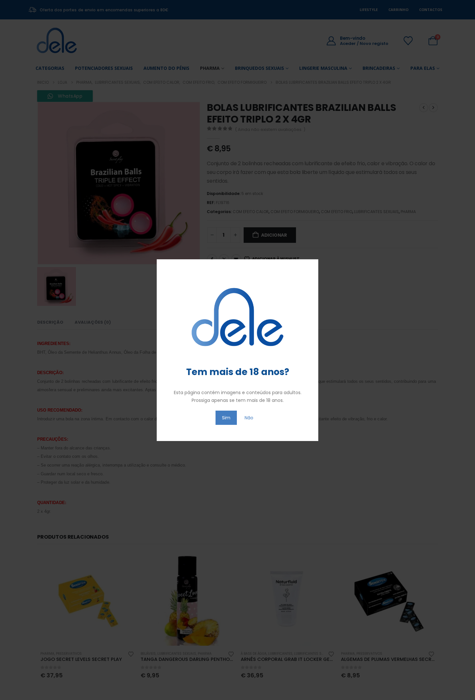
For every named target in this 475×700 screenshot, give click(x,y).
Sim (226, 418)
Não (249, 418)
